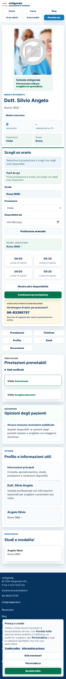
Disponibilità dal (13, 214)
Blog (54, 11)
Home (12, 11)
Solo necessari (33, 655)
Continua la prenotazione (33, 294)
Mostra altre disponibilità (33, 286)
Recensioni (17, 348)
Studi (49, 340)
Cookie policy (12, 648)
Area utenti (12, 17)
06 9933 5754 (10, 595)
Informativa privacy (33, 648)
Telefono (48, 332)
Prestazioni (17, 332)
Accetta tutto (33, 670)
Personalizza (33, 663)
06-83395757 (18, 312)
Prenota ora (54, 17)
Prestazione (10, 201)
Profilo (17, 340)
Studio (8, 187)
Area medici (33, 17)
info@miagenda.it (11, 602)
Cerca (33, 11)
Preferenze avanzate (33, 231)
